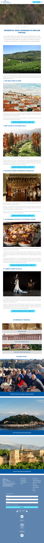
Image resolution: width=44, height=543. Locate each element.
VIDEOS (34, 490)
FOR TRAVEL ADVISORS (37, 482)
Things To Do (12, 4)
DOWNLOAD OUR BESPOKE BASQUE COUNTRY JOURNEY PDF (23, 265)
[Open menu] (2, 2)
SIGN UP (22, 507)
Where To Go (21, 4)
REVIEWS (34, 483)
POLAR (21, 483)
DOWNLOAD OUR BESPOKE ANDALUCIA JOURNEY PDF (22, 215)
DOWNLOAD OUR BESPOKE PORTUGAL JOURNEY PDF (23, 122)
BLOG (34, 489)
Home (2, 4)
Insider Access (8, 4)
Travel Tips (16, 4)
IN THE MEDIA (35, 485)
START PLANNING (36, 2)
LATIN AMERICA (23, 480)
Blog (4, 4)
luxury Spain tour (10, 211)
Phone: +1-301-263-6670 (22, 510)
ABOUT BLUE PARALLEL (37, 480)
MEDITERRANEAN (23, 482)
